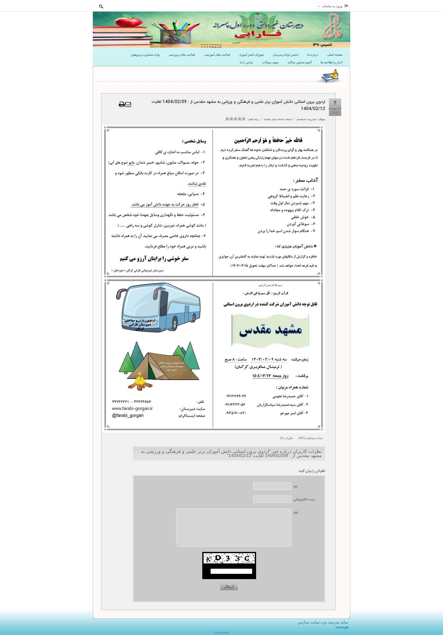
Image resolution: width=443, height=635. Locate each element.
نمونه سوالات (270, 62)
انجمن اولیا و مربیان (285, 54)
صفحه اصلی (335, 54)
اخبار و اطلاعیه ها (331, 62)
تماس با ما (246, 62)
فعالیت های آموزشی (217, 54)
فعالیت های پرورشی (182, 54)
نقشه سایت (221, 632)
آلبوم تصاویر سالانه (299, 62)
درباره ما (312, 54)
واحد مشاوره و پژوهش (145, 54)
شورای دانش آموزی (251, 54)
